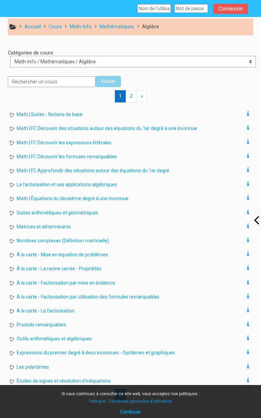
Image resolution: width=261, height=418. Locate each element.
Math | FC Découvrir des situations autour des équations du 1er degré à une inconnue (107, 128)
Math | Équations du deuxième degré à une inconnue (72, 198)
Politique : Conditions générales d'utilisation (130, 401)
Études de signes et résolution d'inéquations (64, 381)
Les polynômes (33, 367)
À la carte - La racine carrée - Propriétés (59, 268)
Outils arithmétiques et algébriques (54, 338)
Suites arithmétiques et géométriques (57, 212)
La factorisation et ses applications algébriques (67, 184)
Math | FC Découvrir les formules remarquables (67, 156)
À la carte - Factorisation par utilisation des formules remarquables (88, 297)
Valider (108, 81)
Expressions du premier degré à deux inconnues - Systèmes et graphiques (96, 352)
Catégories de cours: (31, 53)
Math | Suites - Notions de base (50, 114)
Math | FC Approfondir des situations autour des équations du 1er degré (93, 170)
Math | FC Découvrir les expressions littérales (64, 142)
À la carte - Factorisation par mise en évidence (66, 283)
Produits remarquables (41, 324)
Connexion (230, 8)
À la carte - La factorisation (45, 311)
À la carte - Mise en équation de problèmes (62, 254)
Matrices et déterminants (44, 226)
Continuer (130, 412)
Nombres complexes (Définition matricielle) (63, 240)
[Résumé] (249, 114)
